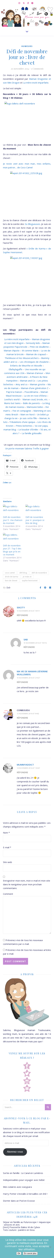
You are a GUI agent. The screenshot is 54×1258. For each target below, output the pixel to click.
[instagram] (19, 3)
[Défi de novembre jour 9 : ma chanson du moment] (12, 510)
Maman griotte (37, 384)
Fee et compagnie (21, 410)
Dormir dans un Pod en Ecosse (19, 1200)
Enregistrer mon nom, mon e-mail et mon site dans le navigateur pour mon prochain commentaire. (26, 884)
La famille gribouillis (32, 433)
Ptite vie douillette (39, 346)
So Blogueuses (32, 223)
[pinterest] (32, 3)
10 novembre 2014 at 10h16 (35, 643)
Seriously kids (33, 342)
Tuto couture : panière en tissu (19, 1229)
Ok (19, 1253)
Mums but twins (12, 403)
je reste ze (27, 576)
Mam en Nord (27, 414)
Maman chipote (12, 350)
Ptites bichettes (24, 425)
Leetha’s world (12, 399)
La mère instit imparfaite (35, 82)
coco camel (10, 572)
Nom (6, 832)
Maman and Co (27, 380)
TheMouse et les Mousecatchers (22, 358)
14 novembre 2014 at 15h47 (28, 768)
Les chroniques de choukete (34, 361)
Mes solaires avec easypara (17, 1186)
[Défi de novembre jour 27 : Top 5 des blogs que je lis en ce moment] (12, 538)
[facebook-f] (28, 3)
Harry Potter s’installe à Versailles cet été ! (25, 1193)
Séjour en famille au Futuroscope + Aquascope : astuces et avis (27, 1223)
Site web (7, 862)
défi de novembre (39, 572)
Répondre (22, 615)
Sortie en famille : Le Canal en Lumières (23, 1173)
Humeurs (27, 46)
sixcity (21, 607)
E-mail (7, 847)
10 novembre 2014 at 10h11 (28, 611)
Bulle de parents (31, 403)
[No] (50, 1247)
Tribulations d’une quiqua (22, 421)
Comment (8, 893)
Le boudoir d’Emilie (28, 429)
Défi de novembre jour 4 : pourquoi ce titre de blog (35, 520)
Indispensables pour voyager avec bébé (24, 1179)
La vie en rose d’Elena (35, 395)
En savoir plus (30, 1253)
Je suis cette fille (28, 418)
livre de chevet (11, 580)
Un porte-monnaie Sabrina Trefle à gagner (27, 448)
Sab (8, 587)
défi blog (23, 572)
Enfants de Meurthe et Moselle (26, 365)
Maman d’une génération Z (34, 388)
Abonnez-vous (15, 1151)
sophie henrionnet (30, 580)
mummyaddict (25, 764)
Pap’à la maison (14, 391)
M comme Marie (30, 350)
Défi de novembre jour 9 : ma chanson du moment (12, 520)
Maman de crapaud (36, 354)
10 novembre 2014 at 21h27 (28, 678)
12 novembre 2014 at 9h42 (28, 713)
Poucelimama (31, 391)
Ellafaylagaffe (15, 369)
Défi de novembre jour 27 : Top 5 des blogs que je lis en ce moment (12, 550)
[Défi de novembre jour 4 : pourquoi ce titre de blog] (35, 510)
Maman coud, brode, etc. (35, 399)
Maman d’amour (35, 373)
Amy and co (22, 384)
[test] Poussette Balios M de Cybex (21, 1227)
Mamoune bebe (35, 406)
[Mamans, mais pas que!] (27, 16)
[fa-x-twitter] (24, 3)
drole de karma (11, 576)
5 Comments (37, 68)
